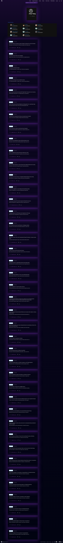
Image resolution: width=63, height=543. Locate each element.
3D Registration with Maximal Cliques (14, 67)
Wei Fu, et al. (13, 180)
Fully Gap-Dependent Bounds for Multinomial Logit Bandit (17, 350)
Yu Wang (26, 24)
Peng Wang (39, 24)
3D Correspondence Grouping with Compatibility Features (17, 386)
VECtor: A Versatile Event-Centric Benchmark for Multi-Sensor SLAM (18, 152)
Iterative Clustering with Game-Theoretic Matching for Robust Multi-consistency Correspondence (22, 460)
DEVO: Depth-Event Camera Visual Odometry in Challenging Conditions (19, 225)
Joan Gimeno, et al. (14, 242)
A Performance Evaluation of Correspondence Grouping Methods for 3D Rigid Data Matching (22, 472)
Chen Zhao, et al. (14, 342)
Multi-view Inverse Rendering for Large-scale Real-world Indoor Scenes (19, 140)
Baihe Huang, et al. (14, 266)
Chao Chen (26, 31)
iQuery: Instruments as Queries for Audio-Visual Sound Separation (18, 128)
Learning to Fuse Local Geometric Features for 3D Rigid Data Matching (19, 508)
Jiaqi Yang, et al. (14, 47)
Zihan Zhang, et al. (14, 330)
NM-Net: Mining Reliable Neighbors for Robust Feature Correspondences (19, 520)
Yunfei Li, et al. (14, 168)
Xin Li (13, 24)
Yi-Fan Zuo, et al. (14, 229)
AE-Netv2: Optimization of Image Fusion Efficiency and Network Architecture (20, 374)
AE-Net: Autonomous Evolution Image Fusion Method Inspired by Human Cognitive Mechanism (22, 398)
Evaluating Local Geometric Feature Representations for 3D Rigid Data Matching (20, 484)
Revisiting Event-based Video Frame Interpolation (16, 55)
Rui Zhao (13, 34)
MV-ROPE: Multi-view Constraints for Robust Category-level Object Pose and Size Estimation (22, 43)
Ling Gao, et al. (14, 156)
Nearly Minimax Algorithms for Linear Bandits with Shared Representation (19, 188)
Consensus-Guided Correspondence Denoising (15, 338)
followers (33, 16)
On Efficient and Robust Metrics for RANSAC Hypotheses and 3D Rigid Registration (21, 362)
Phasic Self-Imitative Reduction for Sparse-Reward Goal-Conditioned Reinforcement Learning (22, 164)
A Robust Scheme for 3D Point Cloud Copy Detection (16, 250)
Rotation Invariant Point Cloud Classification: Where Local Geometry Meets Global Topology (22, 448)
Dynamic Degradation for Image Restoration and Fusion (17, 286)
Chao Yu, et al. (14, 120)
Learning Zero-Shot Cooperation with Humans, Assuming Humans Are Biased (20, 116)
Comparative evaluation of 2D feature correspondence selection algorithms (19, 496)
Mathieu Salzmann (15, 31)
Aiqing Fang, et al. (14, 290)
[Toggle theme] (59, 1)
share (19, 47)
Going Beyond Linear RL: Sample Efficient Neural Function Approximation (19, 262)
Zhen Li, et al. (13, 144)
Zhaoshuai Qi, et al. (14, 108)
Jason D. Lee (27, 34)
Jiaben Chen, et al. (14, 59)
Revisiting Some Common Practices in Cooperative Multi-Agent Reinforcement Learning (21, 176)
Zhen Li (39, 31)
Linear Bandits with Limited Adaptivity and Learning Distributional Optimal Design (20, 410)
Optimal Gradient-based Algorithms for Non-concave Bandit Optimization (19, 274)
